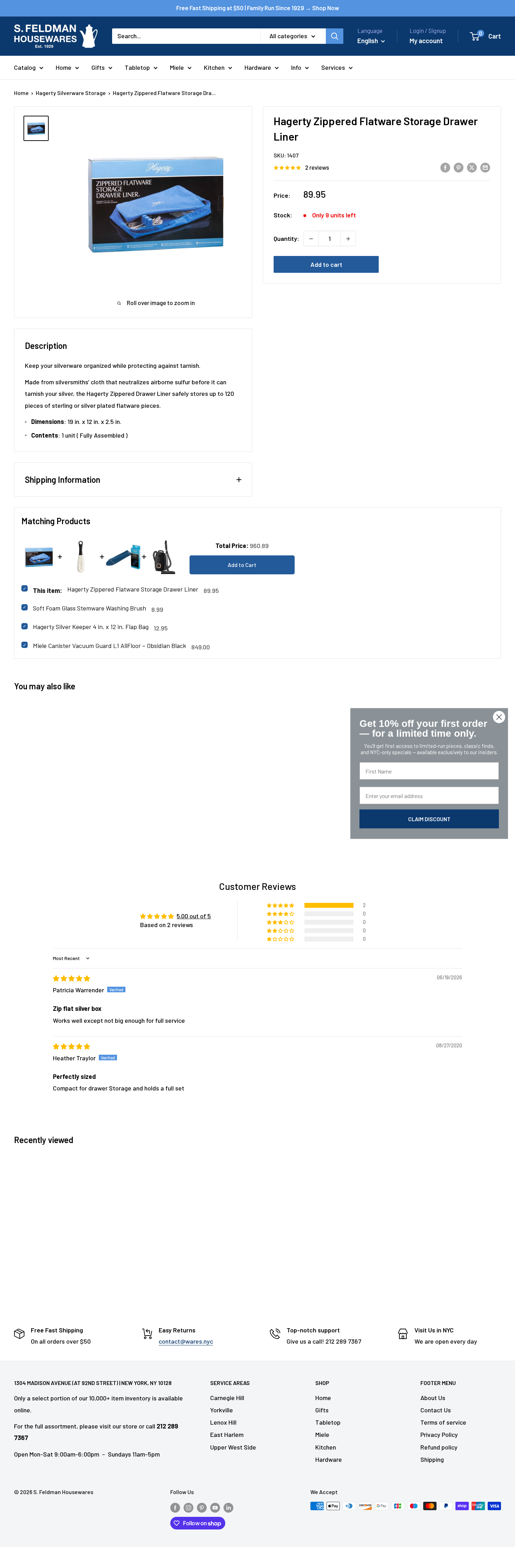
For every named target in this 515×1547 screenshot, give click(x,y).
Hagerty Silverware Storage (71, 92)
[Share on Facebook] (445, 167)
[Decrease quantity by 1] (311, 238)
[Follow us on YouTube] (215, 1507)
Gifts (98, 67)
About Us (432, 1397)
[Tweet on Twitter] (472, 167)
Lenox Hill (223, 1422)
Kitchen (214, 67)
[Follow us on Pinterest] (202, 1507)
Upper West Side (233, 1447)
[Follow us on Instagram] (188, 1507)
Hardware (258, 67)
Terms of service (443, 1422)
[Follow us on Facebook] (175, 1507)
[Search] (334, 36)
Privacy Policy (439, 1434)
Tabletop (137, 67)
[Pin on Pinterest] (459, 167)
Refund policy (439, 1447)
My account (426, 40)
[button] (281, 905)
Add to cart (326, 265)
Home (63, 67)
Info (296, 67)
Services (333, 67)
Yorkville (221, 1410)
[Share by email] (485, 167)
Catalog (25, 67)
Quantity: (286, 238)
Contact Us (435, 1410)
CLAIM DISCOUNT (429, 819)
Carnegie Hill (227, 1397)
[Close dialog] (499, 717)
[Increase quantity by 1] (348, 238)
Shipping (432, 1459)
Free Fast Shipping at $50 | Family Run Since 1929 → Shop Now (257, 7)
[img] (71, 978)
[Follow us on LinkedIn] (228, 1507)
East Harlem (226, 1434)
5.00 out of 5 (194, 916)
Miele (177, 67)
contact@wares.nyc (186, 1341)
